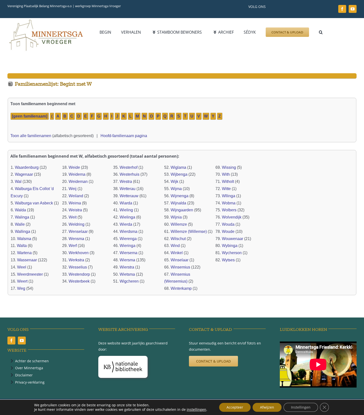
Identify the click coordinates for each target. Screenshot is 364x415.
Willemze (179, 224)
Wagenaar (24, 174)
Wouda (228, 224)
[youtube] (353, 9)
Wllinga (228, 196)
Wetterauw (129, 196)
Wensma (76, 239)
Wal (18, 181)
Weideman (78, 181)
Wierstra (127, 267)
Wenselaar (78, 231)
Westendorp (79, 274)
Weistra (75, 210)
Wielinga (127, 217)
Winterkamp (181, 288)
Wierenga (128, 239)
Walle (20, 224)
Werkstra (76, 260)
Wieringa (127, 246)
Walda (20, 210)
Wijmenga (179, 196)
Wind (175, 246)
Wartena (24, 253)
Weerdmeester (30, 274)
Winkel (177, 253)
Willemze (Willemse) (189, 231)
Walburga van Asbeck (34, 203)
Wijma (176, 189)
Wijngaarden (182, 210)
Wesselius (78, 267)
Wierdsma (128, 231)
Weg (21, 288)
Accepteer (235, 407)
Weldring (76, 224)
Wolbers (229, 210)
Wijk (174, 181)
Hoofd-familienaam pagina (124, 136)
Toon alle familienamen (30, 136)
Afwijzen (267, 407)
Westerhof (128, 167)
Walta (22, 246)
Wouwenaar (232, 239)
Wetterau (127, 189)
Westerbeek (79, 281)
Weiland (76, 196)
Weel (21, 267)
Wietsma (127, 274)
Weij (73, 189)
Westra (126, 181)
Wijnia (176, 217)
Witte (226, 189)
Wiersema (128, 253)
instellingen (196, 409)
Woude (228, 231)
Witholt (228, 181)
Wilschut (178, 239)
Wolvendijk (231, 217)
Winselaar (179, 260)
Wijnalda (178, 203)
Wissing (229, 167)
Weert (22, 281)
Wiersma (127, 260)
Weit (73, 217)
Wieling (126, 210)
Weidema (77, 174)
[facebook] (342, 9)
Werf (73, 246)
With (226, 174)
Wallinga (22, 231)
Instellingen (301, 407)
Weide (74, 167)
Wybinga (229, 246)
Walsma (24, 239)
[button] (321, 32)
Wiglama (178, 167)
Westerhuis (129, 174)
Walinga (22, 217)
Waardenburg (27, 167)
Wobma (228, 203)
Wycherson (232, 253)
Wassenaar (27, 260)
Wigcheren (129, 281)
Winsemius (180, 267)
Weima (75, 203)
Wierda (126, 224)
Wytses (228, 260)
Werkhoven (79, 253)
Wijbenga (179, 174)
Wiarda (126, 203)
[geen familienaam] (29, 116)
